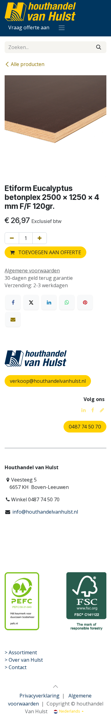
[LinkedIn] (49, 302)
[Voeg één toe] (39, 238)
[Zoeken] (98, 47)
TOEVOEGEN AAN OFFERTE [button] (49, 252)
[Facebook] (13, 302)
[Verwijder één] (12, 238)
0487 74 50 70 (85, 427)
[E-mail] (13, 319)
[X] (31, 302)
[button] (55, 686)
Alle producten (27, 64)
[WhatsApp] (67, 302)
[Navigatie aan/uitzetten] (62, 27)
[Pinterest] (85, 302)
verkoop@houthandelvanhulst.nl (48, 381)
